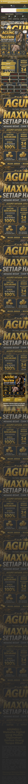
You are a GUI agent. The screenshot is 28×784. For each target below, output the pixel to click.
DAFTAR (8, 399)
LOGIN (20, 399)
